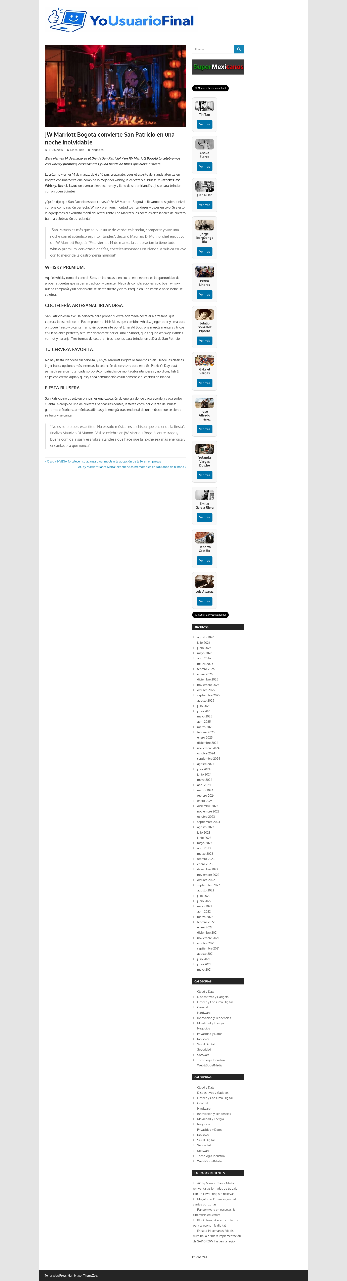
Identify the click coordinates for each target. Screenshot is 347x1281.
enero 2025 (205, 737)
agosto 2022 (205, 890)
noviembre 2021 (208, 938)
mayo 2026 (204, 653)
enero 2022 (204, 927)
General (202, 1007)
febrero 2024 (206, 795)
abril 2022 (204, 911)
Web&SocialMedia (209, 1065)
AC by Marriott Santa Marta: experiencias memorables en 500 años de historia (131, 467)
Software (203, 1055)
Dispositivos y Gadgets (213, 997)
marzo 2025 (205, 727)
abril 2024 (204, 785)
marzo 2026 (205, 664)
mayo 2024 (204, 780)
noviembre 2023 (208, 811)
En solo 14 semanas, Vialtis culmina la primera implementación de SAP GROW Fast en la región (217, 1236)
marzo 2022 (205, 917)
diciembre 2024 (207, 743)
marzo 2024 (205, 790)
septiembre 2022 (208, 885)
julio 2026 (203, 643)
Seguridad (204, 1049)
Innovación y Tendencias (214, 1018)
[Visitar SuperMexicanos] (218, 67)
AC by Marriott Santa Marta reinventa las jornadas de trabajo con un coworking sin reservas (215, 1188)
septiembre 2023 (208, 822)
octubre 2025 (206, 690)
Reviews (203, 1039)
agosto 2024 (205, 764)
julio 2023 (203, 832)
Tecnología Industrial (211, 1060)
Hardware (203, 1013)
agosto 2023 (205, 827)
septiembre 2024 (208, 758)
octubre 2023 (206, 817)
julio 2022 (203, 896)
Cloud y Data (205, 991)
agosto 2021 (205, 954)
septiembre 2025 (208, 695)
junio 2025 (204, 711)
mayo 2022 (204, 906)
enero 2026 (205, 674)
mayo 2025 (204, 716)
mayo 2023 (204, 843)
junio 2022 (204, 901)
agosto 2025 (205, 700)
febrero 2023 (205, 859)
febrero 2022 (205, 922)
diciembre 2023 (207, 806)
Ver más (204, 124)
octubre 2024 (206, 753)
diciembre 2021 (207, 932)
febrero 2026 (206, 669)
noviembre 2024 (208, 748)
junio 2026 (204, 648)
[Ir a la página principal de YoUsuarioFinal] (122, 8)
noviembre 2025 (208, 685)
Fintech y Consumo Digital (215, 1002)
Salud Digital (206, 1044)
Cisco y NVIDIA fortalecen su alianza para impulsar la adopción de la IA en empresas (104, 461)
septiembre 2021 (208, 948)
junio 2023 (204, 838)
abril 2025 (204, 721)
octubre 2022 (206, 880)
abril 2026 (204, 658)
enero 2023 (204, 864)
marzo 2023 (205, 853)
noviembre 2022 (208, 875)
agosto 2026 (205, 637)
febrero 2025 (206, 732)
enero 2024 (205, 801)
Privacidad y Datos (209, 1034)
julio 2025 (203, 706)
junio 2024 (204, 774)
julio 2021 (203, 959)
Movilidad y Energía (210, 1023)
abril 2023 (204, 848)
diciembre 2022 (207, 869)
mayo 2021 (204, 969)
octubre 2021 (205, 943)
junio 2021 (204, 964)
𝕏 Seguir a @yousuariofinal (210, 88)
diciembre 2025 (207, 679)
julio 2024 (203, 769)
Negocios (98, 149)
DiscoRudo (77, 149)
